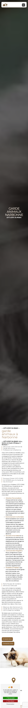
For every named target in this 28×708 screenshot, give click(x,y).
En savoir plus (7, 639)
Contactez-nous (8, 643)
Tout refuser (10, 701)
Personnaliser (10, 704)
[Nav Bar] (23, 5)
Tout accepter (11, 698)
